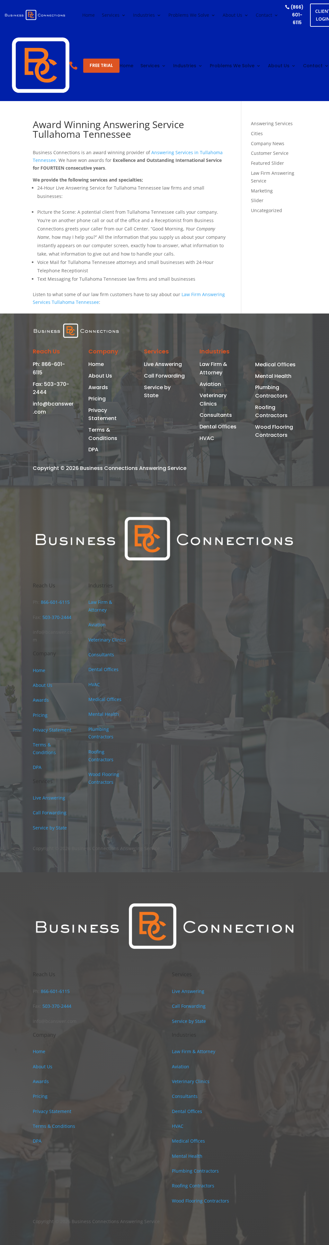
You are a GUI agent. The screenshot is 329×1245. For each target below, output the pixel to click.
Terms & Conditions (54, 1126)
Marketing (262, 191)
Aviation (210, 384)
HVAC (207, 438)
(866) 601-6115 (297, 15)
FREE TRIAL (101, 65)
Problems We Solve (188, 15)
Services (111, 15)
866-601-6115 (55, 602)
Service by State (50, 828)
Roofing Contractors (193, 1186)
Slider (257, 200)
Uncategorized (266, 210)
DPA (93, 449)
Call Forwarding (164, 375)
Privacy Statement (52, 730)
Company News (267, 143)
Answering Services (272, 123)
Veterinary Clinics (107, 640)
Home (88, 15)
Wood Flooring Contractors (200, 1201)
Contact (264, 15)
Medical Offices (275, 364)
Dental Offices (218, 426)
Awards (98, 387)
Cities (257, 133)
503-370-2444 (56, 617)
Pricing (97, 398)
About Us (232, 15)
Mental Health (273, 376)
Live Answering (163, 364)
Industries (144, 15)
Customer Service (270, 153)
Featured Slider (267, 163)
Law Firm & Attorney (193, 1051)
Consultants (216, 415)
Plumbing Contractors (195, 1171)
